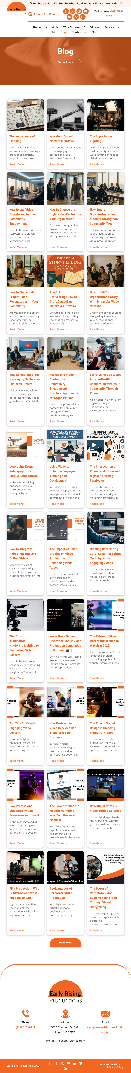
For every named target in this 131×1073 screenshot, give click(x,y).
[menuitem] (37, 27)
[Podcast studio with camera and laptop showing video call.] (65, 702)
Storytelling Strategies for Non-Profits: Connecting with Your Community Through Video (105, 384)
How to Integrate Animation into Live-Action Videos (23, 553)
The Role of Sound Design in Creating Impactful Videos (102, 727)
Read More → (18, 164)
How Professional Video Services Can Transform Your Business (63, 730)
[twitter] (72, 11)
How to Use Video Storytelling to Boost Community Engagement (23, 216)
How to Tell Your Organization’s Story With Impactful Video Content (104, 299)
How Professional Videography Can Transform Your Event (24, 810)
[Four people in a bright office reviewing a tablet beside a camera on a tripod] (105, 271)
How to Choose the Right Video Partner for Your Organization (65, 214)
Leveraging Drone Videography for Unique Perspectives (23, 471)
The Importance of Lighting (102, 138)
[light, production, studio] (105, 115)
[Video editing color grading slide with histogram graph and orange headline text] (65, 528)
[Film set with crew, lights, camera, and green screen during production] (25, 867)
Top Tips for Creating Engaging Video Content (23, 727)
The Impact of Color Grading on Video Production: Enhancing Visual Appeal (63, 558)
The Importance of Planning (22, 138)
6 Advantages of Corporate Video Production (61, 893)
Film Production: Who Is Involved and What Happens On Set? (24, 893)
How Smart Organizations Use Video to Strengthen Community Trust (104, 216)
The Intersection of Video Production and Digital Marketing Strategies (105, 473)
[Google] (65, 1068)
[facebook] (66, 11)
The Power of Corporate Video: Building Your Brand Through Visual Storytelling (103, 897)
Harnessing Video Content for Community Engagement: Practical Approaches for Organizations (65, 386)
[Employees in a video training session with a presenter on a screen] (65, 445)
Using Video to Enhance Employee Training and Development (63, 473)
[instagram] (79, 11)
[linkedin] (69, 17)
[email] (83, 17)
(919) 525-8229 (25, 1027)
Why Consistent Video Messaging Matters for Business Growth (24, 379)
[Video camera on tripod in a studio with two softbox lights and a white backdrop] (25, 615)
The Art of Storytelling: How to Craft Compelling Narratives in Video (63, 299)
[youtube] (86, 11)
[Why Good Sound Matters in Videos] (65, 115)
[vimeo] (76, 17)
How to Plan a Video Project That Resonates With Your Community (23, 299)
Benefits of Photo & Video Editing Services (105, 808)
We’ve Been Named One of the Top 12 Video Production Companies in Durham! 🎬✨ (65, 643)
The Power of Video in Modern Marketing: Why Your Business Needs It (64, 813)
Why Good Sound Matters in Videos (62, 138)
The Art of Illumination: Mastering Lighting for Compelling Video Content (24, 645)
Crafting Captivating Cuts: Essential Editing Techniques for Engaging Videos (105, 556)
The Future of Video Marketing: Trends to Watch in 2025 (104, 640)
